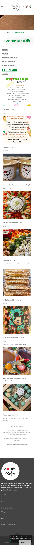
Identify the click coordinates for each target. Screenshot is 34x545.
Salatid (5, 54)
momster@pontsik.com (20, 444)
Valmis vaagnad (8, 62)
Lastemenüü (9, 70)
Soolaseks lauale (9, 58)
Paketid (5, 50)
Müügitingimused (6, 512)
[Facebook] (1, 494)
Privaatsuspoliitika (7, 508)
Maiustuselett (8, 66)
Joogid (5, 74)
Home (9, 32)
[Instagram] (5, 494)
